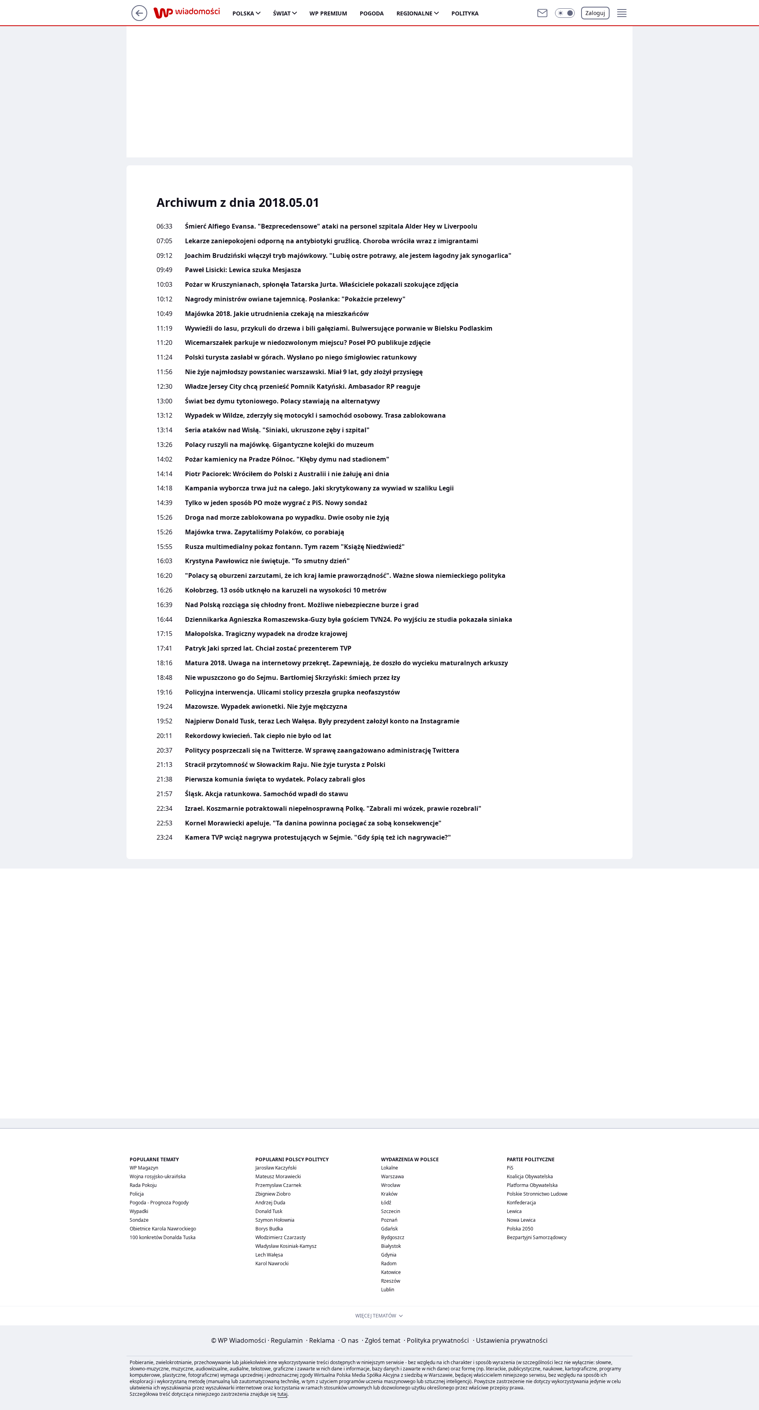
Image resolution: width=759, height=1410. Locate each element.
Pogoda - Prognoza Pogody (159, 1202)
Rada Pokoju (143, 1185)
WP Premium (328, 13)
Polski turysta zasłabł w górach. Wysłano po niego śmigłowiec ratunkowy (301, 357)
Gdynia (388, 1254)
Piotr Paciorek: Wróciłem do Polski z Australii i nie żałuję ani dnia (287, 474)
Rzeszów (390, 1281)
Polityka (465, 13)
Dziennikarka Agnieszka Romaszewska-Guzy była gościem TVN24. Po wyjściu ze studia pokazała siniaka (348, 619)
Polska (243, 13)
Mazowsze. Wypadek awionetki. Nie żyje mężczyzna (266, 706)
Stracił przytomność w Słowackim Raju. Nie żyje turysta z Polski (285, 765)
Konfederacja (521, 1202)
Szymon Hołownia (275, 1220)
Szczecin (390, 1211)
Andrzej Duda (270, 1202)
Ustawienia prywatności (510, 1340)
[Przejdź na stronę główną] (139, 18)
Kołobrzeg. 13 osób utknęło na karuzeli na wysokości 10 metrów (286, 590)
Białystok (391, 1246)
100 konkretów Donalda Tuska (163, 1237)
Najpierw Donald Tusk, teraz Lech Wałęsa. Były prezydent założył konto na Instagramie (322, 721)
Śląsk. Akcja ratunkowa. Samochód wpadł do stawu (266, 794)
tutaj (282, 1394)
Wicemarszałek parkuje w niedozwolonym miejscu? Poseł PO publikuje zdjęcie (307, 343)
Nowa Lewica (521, 1220)
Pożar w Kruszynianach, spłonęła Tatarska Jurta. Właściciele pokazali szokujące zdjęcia (322, 284)
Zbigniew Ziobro (273, 1193)
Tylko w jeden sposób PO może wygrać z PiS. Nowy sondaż (276, 503)
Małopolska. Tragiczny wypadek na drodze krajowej (266, 634)
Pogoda (372, 13)
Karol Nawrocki (272, 1263)
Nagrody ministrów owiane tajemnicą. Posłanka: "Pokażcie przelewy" (295, 299)
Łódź (386, 1202)
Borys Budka (269, 1228)
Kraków (389, 1193)
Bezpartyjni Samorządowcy (536, 1237)
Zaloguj (595, 13)
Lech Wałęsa (269, 1254)
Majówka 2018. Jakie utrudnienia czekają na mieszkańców (277, 314)
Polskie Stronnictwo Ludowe (537, 1193)
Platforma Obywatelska (532, 1185)
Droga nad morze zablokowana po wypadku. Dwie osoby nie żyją (287, 517)
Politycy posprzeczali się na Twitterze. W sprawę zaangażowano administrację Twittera (322, 750)
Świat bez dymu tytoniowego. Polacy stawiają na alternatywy (282, 401)
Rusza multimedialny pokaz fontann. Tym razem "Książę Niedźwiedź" (295, 547)
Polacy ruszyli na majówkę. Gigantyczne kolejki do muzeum (279, 445)
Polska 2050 (520, 1228)
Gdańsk (389, 1228)
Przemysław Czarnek (278, 1185)
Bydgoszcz (392, 1237)
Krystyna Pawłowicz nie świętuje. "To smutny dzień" (267, 561)
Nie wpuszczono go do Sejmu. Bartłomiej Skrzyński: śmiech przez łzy (292, 678)
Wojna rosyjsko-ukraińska (158, 1176)
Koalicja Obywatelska (530, 1176)
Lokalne (389, 1167)
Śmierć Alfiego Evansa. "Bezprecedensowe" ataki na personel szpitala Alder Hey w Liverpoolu (331, 226)
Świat (282, 13)
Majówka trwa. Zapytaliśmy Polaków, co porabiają (264, 532)
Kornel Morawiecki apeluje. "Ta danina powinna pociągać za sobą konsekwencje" (313, 823)
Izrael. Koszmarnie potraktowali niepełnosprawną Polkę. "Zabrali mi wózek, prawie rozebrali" (333, 808)
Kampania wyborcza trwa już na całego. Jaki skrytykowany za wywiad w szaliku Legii (319, 488)
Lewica (514, 1211)
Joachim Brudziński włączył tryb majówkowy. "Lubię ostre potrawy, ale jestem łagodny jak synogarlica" (348, 256)
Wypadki (139, 1211)
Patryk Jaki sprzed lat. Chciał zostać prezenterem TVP (268, 648)
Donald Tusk (268, 1211)
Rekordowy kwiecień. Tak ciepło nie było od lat (258, 736)
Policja (137, 1193)
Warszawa (392, 1176)
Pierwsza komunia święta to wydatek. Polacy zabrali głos (275, 779)
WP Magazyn (144, 1167)
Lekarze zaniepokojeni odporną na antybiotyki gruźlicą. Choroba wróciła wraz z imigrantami (331, 241)
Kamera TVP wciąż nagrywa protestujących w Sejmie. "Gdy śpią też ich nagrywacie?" (318, 837)
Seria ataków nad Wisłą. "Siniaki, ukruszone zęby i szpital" (277, 430)
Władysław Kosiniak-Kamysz (286, 1246)
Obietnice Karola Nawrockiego (163, 1228)
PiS (510, 1167)
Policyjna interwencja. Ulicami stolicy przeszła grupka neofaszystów (292, 692)
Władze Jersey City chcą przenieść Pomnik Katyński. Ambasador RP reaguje (302, 386)
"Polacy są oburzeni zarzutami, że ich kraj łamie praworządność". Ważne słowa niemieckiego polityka (345, 576)
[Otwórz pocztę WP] (542, 13)
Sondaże (139, 1220)
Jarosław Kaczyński (275, 1167)
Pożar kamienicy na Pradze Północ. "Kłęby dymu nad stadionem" (287, 459)
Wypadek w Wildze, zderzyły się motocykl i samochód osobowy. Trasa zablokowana (315, 415)
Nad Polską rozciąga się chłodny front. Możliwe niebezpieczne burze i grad (302, 605)
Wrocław (390, 1185)
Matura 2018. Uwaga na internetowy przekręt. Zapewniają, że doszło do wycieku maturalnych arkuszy (346, 663)
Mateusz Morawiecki (278, 1176)
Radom (388, 1263)
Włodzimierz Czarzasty (280, 1237)
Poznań (389, 1220)
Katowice (391, 1272)
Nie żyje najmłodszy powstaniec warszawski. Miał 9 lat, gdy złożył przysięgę (304, 372)
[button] (565, 13)
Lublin (387, 1289)
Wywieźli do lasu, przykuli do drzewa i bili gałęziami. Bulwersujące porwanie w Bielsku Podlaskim (339, 328)
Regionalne (414, 13)
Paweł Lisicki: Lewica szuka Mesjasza (243, 270)
